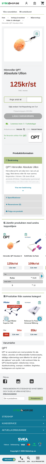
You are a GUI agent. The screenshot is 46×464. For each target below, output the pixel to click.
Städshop (23, 417)
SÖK (28, 461)
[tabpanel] (23, 45)
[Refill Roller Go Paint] (33, 245)
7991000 (19, 129)
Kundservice (23, 423)
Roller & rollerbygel (13, 20)
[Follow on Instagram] (18, 382)
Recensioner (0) (14, 204)
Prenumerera (35, 398)
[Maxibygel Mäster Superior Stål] (12, 310)
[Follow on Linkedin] (32, 382)
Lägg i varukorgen (23, 116)
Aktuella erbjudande (23, 430)
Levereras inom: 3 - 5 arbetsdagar (23, 124)
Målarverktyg (35, 18)
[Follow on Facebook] (5, 382)
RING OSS (21, 461)
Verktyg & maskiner (18, 18)
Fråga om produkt (15, 211)
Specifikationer (13, 198)
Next (39, 318)
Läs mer (12, 268)
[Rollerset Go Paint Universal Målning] (33, 310)
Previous (6, 318)
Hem (3, 18)
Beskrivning (12, 160)
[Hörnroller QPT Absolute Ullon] (23, 45)
